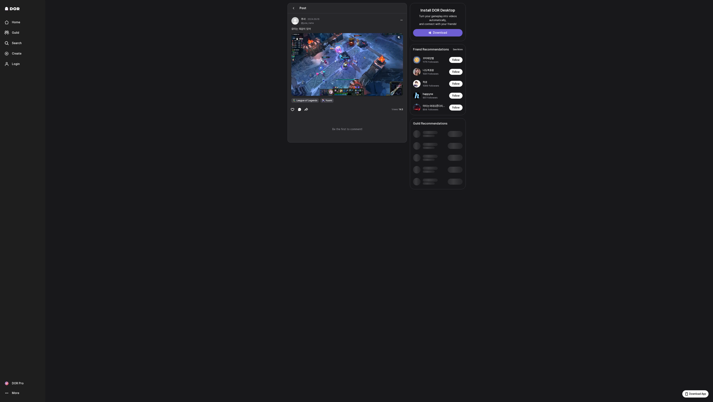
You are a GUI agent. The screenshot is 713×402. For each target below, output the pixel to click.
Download (440, 32)
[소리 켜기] (399, 37)
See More (458, 49)
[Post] (294, 8)
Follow (456, 59)
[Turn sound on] (302, 92)
